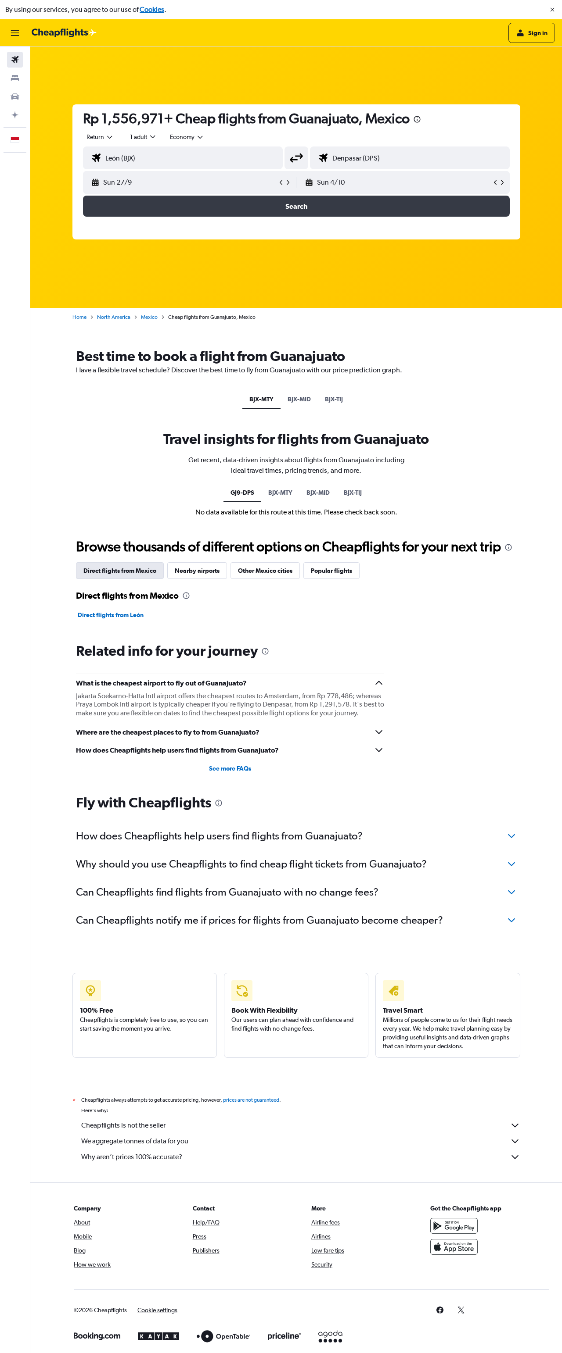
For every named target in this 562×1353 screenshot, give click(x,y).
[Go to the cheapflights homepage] (64, 33)
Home (79, 317)
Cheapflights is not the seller (123, 1125)
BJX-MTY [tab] (261, 399)
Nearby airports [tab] (197, 570)
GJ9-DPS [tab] (242, 492)
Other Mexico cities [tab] (265, 570)
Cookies (152, 9)
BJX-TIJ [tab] (334, 399)
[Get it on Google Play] (454, 1226)
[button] (552, 9)
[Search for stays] (15, 78)
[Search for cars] (15, 96)
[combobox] (100, 136)
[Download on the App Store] (454, 1247)
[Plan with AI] (15, 115)
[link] (440, 1310)
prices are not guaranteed (251, 1100)
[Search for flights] (15, 59)
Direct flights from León (111, 614)
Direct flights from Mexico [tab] (119, 570)
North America (113, 317)
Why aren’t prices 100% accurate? (131, 1157)
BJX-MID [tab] (299, 399)
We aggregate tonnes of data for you (134, 1141)
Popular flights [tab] (331, 570)
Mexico (149, 317)
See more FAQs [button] (230, 768)
